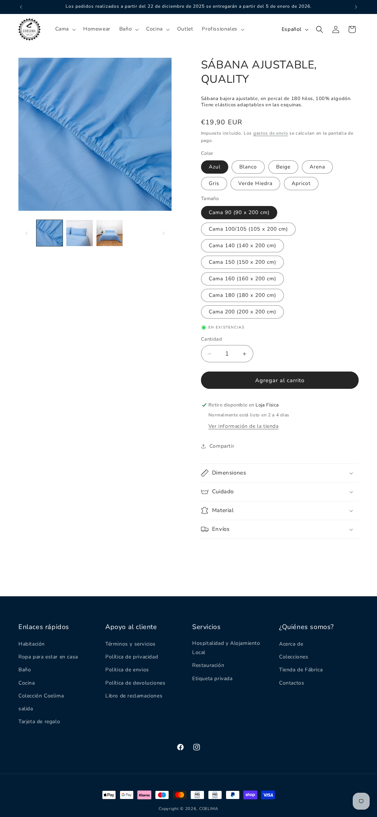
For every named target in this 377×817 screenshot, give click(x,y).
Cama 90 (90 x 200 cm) (239, 212)
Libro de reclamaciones (133, 695)
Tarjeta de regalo (39, 721)
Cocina (26, 682)
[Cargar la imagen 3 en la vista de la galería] (109, 233)
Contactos (291, 682)
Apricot (301, 183)
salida (25, 708)
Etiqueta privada (212, 678)
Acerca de (291, 643)
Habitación (31, 643)
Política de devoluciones (135, 682)
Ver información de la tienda (243, 426)
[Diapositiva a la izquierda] (26, 233)
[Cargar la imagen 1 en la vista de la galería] (49, 233)
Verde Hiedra (255, 183)
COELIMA (208, 808)
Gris (214, 183)
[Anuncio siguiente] (356, 7)
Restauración (208, 665)
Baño (24, 669)
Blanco (248, 166)
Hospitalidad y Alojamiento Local (226, 648)
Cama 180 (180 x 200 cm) (242, 295)
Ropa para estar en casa (48, 656)
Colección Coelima (41, 695)
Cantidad (211, 339)
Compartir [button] (221, 446)
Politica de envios (127, 669)
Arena (317, 166)
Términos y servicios (130, 643)
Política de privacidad (131, 656)
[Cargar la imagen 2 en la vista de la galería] (79, 233)
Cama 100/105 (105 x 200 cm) (248, 228)
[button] (65, 29)
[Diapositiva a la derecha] (163, 233)
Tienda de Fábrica (301, 669)
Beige (283, 166)
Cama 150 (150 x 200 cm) (242, 262)
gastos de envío (270, 133)
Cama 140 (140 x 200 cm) (242, 245)
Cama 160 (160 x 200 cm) (242, 278)
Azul (215, 166)
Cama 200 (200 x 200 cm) (242, 311)
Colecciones (294, 656)
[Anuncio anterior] (21, 7)
